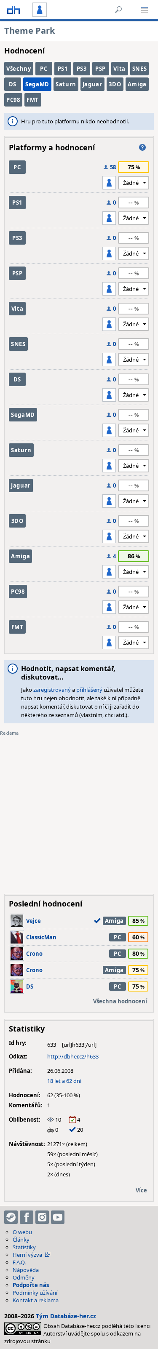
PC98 (13, 100)
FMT (33, 100)
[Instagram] (42, 1217)
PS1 (63, 68)
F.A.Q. (19, 1262)
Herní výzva (27, 1254)
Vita (119, 68)
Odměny (24, 1277)
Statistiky (24, 1247)
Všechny (18, 68)
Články (21, 1239)
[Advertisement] (79, 809)
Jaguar (92, 84)
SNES (139, 68)
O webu (22, 1232)
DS (12, 84)
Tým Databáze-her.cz (66, 1316)
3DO (115, 84)
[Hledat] (118, 10)
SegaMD (37, 84)
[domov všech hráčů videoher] (13, 10)
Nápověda (26, 1270)
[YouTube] (57, 1217)
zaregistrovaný (52, 689)
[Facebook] (26, 1217)
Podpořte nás (31, 1285)
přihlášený (89, 689)
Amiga (137, 84)
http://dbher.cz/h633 (73, 1056)
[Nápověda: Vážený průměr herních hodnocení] (142, 147)
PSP (100, 68)
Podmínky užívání (35, 1292)
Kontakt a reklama (36, 1300)
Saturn (66, 84)
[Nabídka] (144, 10)
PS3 (82, 68)
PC (43, 68)
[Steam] (11, 1217)
